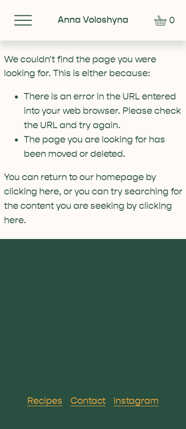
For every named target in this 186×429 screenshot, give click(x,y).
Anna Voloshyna (93, 19)
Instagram (136, 400)
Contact (88, 400)
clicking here (31, 191)
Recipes (44, 400)
